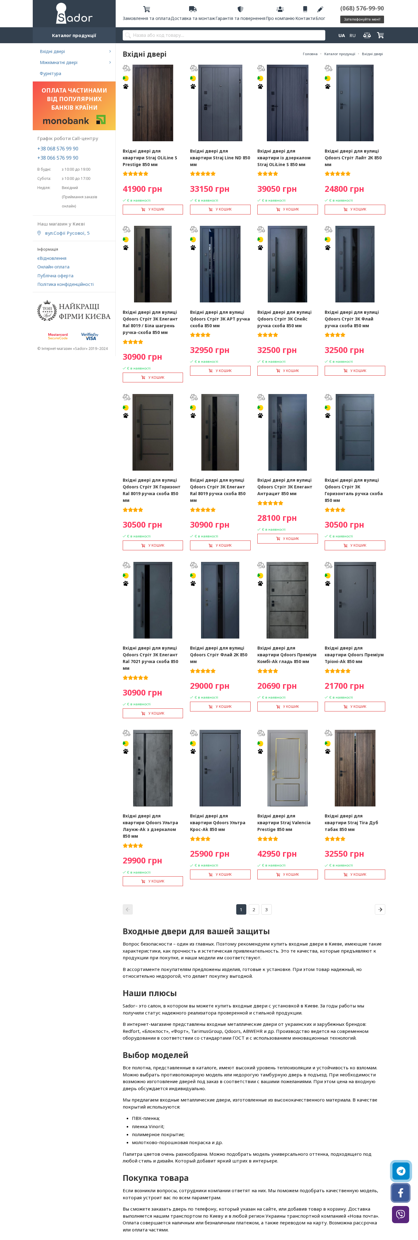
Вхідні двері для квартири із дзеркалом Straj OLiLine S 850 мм (284, 157)
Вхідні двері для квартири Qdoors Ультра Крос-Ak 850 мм (217, 822)
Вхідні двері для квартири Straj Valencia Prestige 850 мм (284, 822)
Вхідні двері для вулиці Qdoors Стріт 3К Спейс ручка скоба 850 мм (284, 318)
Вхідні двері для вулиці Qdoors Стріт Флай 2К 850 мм (218, 654)
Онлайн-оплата (53, 267)
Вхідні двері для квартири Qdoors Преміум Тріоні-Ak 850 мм (354, 654)
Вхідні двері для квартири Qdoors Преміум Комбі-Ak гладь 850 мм (286, 654)
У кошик (156, 209)
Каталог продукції (74, 35)
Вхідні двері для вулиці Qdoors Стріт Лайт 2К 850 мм (353, 157)
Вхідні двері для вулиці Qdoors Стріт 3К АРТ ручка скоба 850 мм (220, 318)
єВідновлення (51, 258)
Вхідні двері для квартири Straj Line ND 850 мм (220, 157)
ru (352, 35)
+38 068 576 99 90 (57, 148)
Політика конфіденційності (65, 284)
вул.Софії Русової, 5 (67, 233)
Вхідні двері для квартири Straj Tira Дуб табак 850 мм (351, 822)
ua (341, 35)
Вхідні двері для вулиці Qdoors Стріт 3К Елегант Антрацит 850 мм (284, 486)
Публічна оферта (55, 276)
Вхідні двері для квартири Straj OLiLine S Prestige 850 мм (150, 157)
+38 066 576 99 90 (57, 157)
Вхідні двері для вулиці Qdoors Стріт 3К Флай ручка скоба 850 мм (352, 318)
